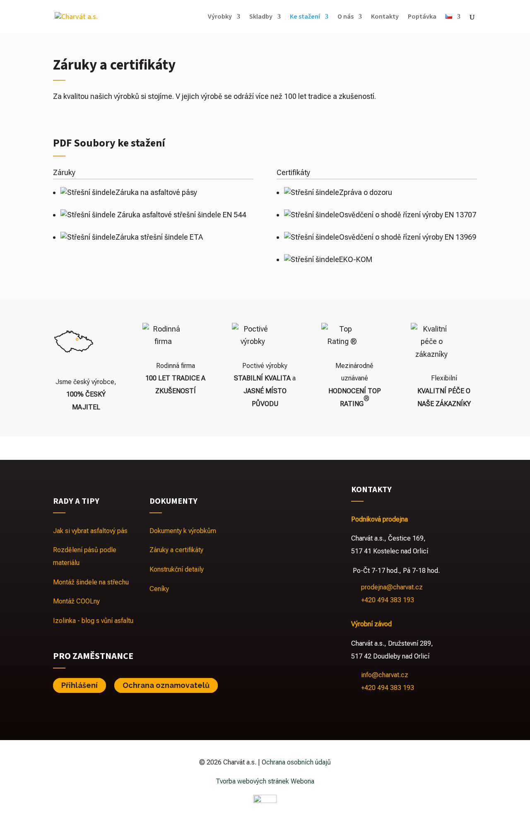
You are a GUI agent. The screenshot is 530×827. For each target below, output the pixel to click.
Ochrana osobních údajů (296, 762)
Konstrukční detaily (176, 569)
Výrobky (220, 17)
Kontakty (385, 17)
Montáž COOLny (76, 601)
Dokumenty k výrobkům (182, 531)
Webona (302, 781)
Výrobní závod (371, 624)
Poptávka (422, 17)
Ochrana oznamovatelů (166, 685)
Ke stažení (305, 17)
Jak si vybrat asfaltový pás (90, 531)
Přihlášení (79, 685)
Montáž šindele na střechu (91, 582)
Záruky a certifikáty (176, 550)
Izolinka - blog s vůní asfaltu (93, 621)
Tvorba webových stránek (252, 781)
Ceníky (159, 589)
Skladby (260, 17)
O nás (345, 17)
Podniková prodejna (379, 519)
